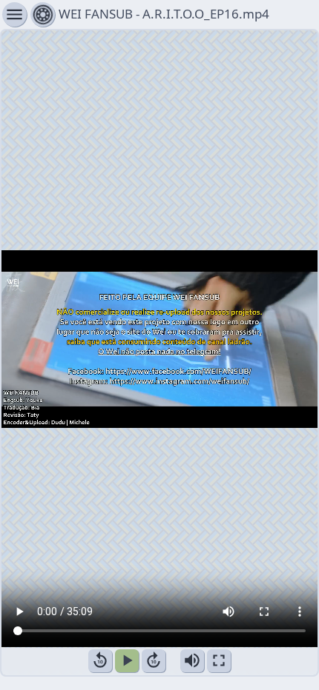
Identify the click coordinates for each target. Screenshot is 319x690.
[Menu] (42, 14)
